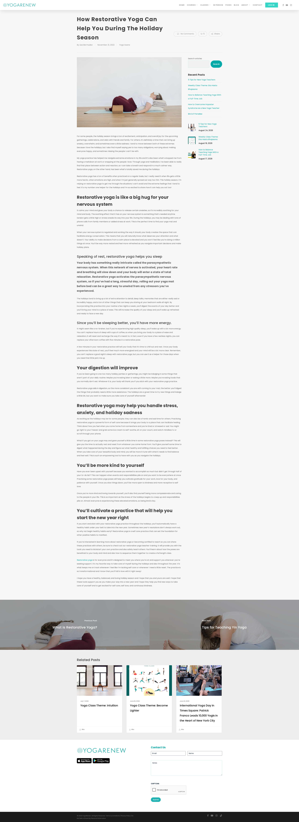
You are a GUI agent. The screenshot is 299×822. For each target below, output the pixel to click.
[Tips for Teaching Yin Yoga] (224, 625)
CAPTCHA (155, 783)
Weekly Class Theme (89, 669)
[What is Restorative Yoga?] (75, 625)
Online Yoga (185, 669)
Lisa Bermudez (86, 45)
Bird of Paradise (195, 114)
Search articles (195, 58)
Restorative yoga (85, 560)
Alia (82, 729)
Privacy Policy (125, 816)
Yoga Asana (124, 45)
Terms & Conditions (113, 816)
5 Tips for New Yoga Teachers (201, 79)
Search (216, 64)
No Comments (187, 33)
